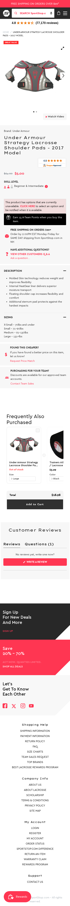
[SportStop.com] (8, 12)
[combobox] (36, 13)
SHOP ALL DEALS (13, 666)
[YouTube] (31, 706)
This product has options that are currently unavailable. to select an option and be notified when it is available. (34, 206)
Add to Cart (35, 504)
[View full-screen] (62, 48)
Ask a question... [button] (20, 258)
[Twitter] (13, 706)
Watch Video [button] (55, 116)
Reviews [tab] (11, 545)
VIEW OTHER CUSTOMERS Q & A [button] (30, 254)
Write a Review (43, 563)
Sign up (8, 631)
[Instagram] (22, 706)
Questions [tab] (39, 545)
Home (6, 32)
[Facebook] (5, 706)
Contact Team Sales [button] (22, 383)
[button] (51, 13)
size (11, 474)
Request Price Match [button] (22, 361)
